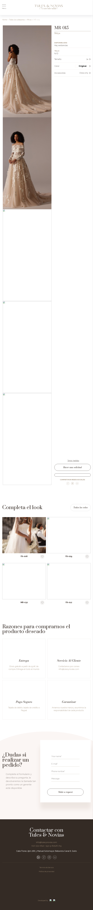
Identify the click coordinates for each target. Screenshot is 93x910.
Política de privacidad (46, 871)
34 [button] (87, 59)
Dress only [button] (84, 73)
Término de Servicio (46, 867)
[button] (83, 66)
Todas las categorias (17, 20)
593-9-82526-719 (54, 846)
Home (4, 20)
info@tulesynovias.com (69, 669)
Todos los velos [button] (80, 507)
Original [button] (82, 66)
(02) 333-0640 (37, 846)
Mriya (29, 20)
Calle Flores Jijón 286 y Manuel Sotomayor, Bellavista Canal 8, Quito (46, 851)
